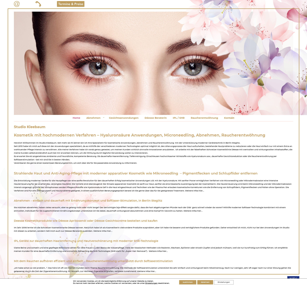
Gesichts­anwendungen (124, 118)
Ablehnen (205, 282)
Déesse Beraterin (156, 118)
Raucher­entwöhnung (204, 118)
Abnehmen (93, 118)
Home (76, 118)
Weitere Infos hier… (194, 191)
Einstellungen (151, 283)
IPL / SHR (179, 118)
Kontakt (229, 118)
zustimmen (188, 282)
